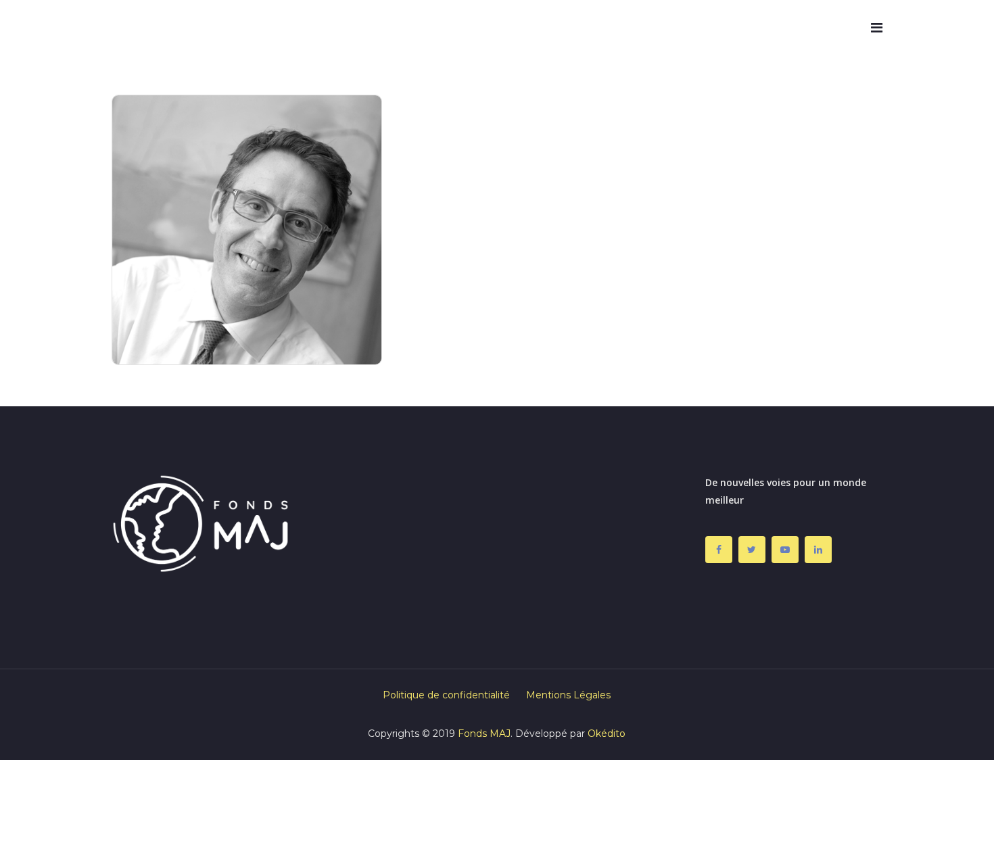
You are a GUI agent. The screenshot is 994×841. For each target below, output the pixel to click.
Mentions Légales (568, 695)
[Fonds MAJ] (155, 28)
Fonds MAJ (484, 733)
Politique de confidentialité (446, 695)
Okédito (606, 733)
